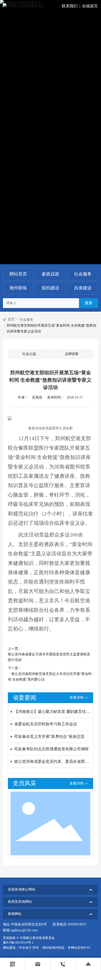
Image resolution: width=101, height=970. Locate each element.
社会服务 (26, 319)
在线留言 (90, 6)
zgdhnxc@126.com (24, 930)
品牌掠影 (72, 354)
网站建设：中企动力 (17, 947)
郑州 (35, 947)
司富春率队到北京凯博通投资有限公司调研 (51, 749)
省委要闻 (24, 698)
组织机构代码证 (53, 947)
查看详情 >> (79, 697)
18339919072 (76, 924)
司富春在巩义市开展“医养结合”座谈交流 (49, 736)
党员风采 (24, 783)
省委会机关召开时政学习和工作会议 (45, 724)
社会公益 (29, 354)
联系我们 (69, 6)
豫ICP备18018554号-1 (18, 942)
